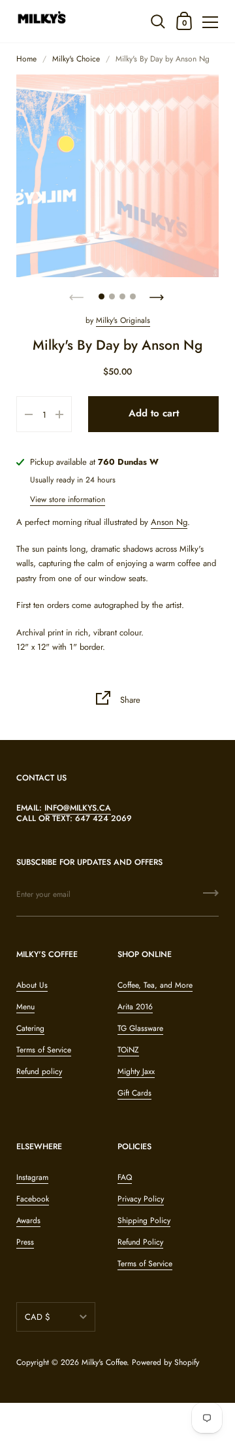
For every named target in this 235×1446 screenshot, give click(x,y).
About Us (32, 985)
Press (25, 1242)
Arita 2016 (135, 1007)
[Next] (158, 293)
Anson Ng (169, 522)
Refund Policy (140, 1242)
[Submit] (211, 897)
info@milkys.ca (77, 808)
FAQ (125, 1177)
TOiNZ (128, 1050)
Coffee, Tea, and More (155, 985)
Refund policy (39, 1071)
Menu (25, 1007)
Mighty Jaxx (136, 1071)
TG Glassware (140, 1028)
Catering (30, 1028)
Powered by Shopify (165, 1362)
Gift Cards (134, 1093)
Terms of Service (43, 1050)
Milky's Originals (123, 320)
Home (26, 59)
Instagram (32, 1177)
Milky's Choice (76, 59)
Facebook (32, 1199)
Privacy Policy (141, 1199)
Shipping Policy (144, 1220)
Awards (28, 1220)
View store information (67, 499)
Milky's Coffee (104, 1362)
